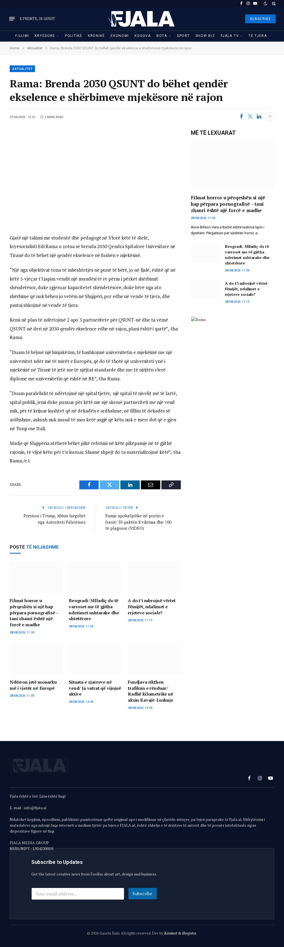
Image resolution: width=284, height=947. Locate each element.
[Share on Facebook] (241, 116)
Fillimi (22, 36)
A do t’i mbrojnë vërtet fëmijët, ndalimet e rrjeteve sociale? (152, 607)
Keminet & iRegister (180, 933)
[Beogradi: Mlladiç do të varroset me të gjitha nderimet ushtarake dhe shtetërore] (95, 577)
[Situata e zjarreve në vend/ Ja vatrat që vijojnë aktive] (95, 659)
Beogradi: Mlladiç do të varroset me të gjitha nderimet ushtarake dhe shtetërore (94, 610)
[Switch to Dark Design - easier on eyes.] (265, 4)
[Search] (273, 3)
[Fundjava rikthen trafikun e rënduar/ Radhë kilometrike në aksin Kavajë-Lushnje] (154, 659)
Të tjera (257, 36)
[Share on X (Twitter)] (250, 116)
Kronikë (96, 36)
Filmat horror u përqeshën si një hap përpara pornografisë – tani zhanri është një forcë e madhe (34, 613)
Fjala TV (230, 36)
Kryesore (45, 36)
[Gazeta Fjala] (142, 18)
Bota (161, 36)
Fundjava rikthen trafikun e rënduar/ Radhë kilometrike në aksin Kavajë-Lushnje (150, 691)
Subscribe (143, 893)
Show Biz (205, 36)
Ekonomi (120, 36)
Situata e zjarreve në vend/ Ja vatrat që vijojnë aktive (95, 688)
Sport (183, 36)
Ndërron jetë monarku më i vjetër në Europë (33, 685)
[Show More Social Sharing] (269, 116)
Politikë (73, 36)
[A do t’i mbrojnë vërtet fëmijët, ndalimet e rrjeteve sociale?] (154, 577)
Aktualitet (22, 69)
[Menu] (12, 19)
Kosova (143, 36)
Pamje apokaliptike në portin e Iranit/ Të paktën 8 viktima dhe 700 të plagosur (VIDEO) (138, 522)
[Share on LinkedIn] (259, 116)
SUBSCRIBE (260, 19)
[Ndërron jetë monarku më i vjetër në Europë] (36, 659)
